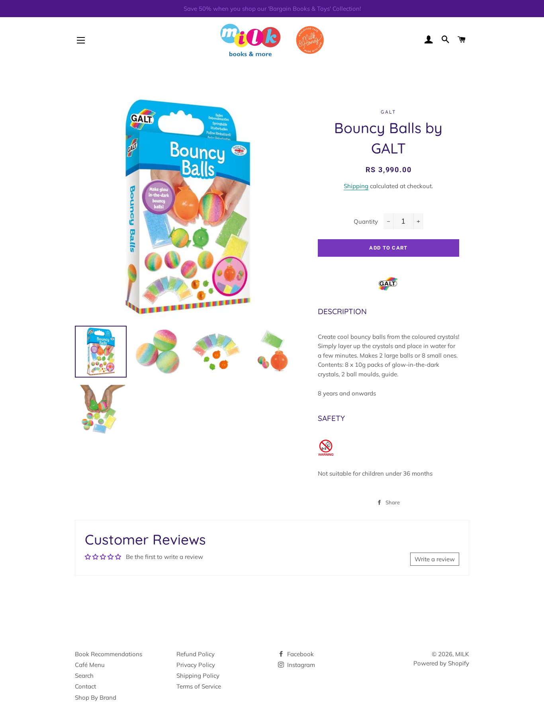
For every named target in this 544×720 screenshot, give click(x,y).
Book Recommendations (108, 654)
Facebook (300, 654)
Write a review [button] (435, 559)
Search (84, 675)
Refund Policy (195, 654)
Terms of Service (198, 686)
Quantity (366, 221)
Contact (85, 686)
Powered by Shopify (441, 663)
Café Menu (90, 665)
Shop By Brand (95, 697)
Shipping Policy (197, 675)
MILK (462, 654)
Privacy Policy (195, 665)
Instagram (300, 665)
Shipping (356, 186)
